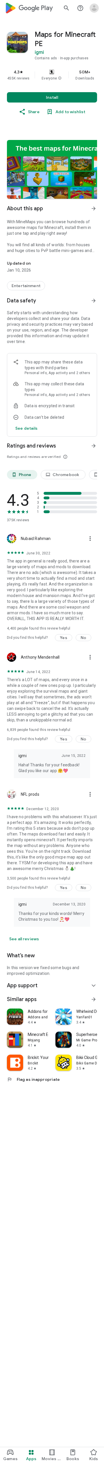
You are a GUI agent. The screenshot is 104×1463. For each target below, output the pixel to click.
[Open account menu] (94, 8)
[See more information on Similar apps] (94, 999)
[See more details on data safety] (26, 428)
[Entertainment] (26, 285)
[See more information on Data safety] (94, 301)
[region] (52, 75)
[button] (60, 78)
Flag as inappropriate (33, 1079)
